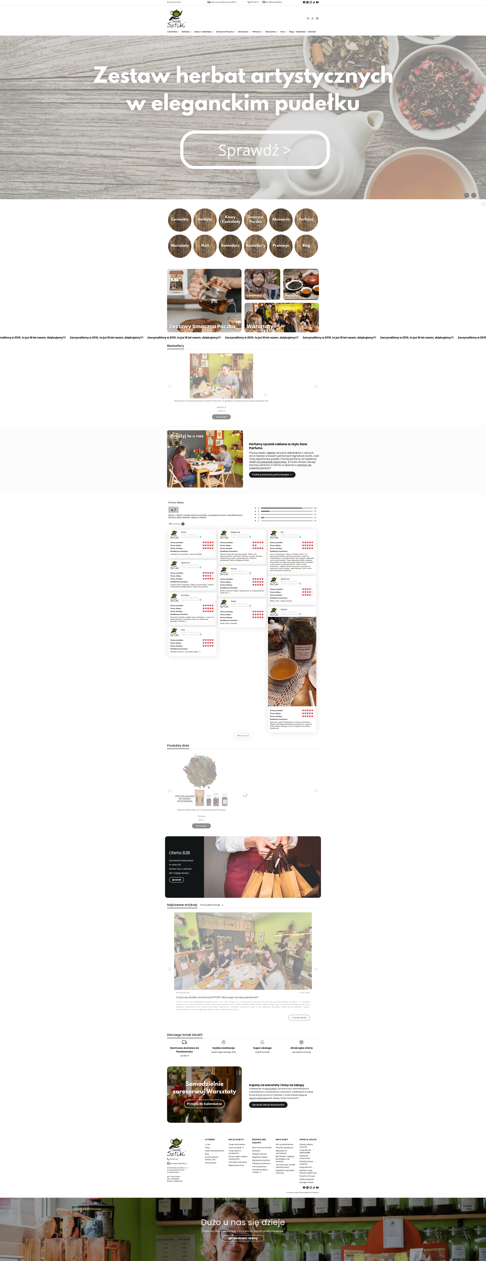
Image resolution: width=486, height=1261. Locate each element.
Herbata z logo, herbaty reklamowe (308, 1171)
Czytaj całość (299, 1017)
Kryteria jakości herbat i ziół (211, 1158)
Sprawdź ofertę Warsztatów (268, 1104)
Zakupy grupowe (306, 1179)
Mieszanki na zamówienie (281, 1152)
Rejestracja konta (236, 1165)
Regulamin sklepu (260, 1157)
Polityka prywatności (261, 1163)
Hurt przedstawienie (284, 1144)
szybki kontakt (262, 1052)
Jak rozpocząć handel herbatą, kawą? (285, 1165)
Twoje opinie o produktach (235, 1152)
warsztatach (271, 1088)
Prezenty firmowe (307, 1176)
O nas (207, 1144)
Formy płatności (259, 1166)
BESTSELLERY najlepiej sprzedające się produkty (285, 1159)
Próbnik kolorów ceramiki (306, 1162)
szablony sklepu (293, 1193)
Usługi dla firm (305, 1167)
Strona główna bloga (210, 905)
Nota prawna (210, 1162)
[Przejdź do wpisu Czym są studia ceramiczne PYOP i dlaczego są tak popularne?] (243, 951)
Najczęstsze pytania (261, 1160)
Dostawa (256, 1150)
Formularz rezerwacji (238, 1162)
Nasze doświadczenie (214, 1150)
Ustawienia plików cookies (260, 1171)
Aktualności (183, 992)
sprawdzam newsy (243, 1238)
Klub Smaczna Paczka (261, 1147)
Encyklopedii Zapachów (272, 462)
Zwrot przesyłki (235, 1147)
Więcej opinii (243, 735)
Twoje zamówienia (237, 1144)
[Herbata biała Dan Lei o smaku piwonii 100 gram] (201, 780)
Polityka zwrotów (259, 1154)
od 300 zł (184, 1055)
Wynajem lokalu (306, 1182)
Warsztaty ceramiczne (304, 1157)
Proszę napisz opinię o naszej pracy (238, 1157)
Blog (207, 1154)
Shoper (314, 1193)
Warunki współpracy (284, 1147)
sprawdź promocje (301, 1052)
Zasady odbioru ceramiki (306, 1145)
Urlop (207, 1147)
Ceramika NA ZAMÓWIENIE (305, 1151)
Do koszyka (221, 417)
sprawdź (176, 879)
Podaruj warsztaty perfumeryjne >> (272, 474)
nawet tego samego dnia (223, 1052)
